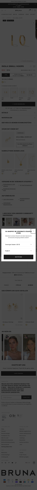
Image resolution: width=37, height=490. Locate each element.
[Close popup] (33, 231)
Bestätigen (18, 257)
